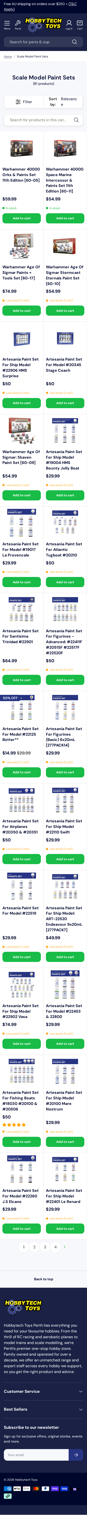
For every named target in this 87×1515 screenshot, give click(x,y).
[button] (79, 25)
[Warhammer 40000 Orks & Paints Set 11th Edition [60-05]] (21, 148)
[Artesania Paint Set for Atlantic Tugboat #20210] (65, 523)
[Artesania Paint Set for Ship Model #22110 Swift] (65, 800)
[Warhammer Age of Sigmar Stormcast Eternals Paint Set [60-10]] (65, 246)
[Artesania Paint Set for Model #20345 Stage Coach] (65, 338)
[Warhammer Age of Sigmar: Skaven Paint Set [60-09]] (21, 431)
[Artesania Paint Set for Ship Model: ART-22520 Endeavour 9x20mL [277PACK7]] (65, 887)
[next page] (64, 1247)
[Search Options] (78, 120)
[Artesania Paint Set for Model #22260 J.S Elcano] (21, 1169)
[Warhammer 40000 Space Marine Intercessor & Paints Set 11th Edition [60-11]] (65, 148)
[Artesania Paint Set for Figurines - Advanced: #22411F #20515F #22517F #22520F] (65, 610)
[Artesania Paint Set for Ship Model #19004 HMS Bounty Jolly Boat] (65, 431)
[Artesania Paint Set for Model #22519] (21, 887)
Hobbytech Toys (26, 1480)
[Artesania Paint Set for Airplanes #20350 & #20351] (21, 800)
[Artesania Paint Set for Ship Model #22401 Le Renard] (65, 1169)
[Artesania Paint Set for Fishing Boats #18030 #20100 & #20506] (21, 1071)
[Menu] (7, 23)
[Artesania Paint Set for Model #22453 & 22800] (65, 984)
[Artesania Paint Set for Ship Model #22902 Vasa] (21, 984)
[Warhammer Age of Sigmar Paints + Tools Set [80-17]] (21, 246)
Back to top (43, 1279)
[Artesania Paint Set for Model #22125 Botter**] (21, 707)
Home (8, 56)
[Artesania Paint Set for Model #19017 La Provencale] (21, 523)
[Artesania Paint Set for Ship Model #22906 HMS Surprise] (21, 338)
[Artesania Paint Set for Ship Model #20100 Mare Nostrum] (65, 1071)
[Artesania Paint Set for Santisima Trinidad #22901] (21, 610)
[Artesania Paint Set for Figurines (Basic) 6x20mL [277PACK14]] (65, 707)
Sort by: (63, 101)
